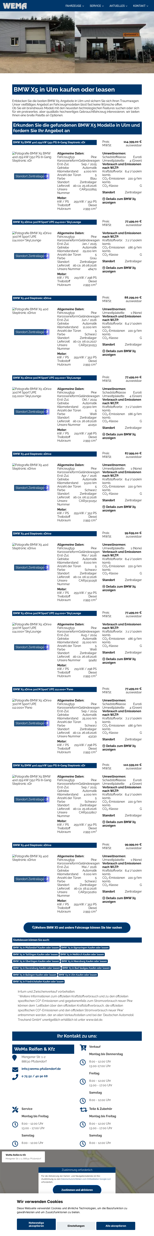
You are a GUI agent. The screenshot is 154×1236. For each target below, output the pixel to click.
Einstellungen (76, 1225)
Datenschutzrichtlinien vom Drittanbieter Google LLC (86, 1179)
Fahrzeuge (73, 6)
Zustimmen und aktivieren (77, 1189)
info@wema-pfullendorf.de (41, 1069)
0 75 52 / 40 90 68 (35, 1076)
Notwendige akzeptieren (36, 1224)
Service (95, 6)
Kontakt (139, 6)
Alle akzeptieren (116, 1225)
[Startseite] (15, 6)
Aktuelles (117, 6)
